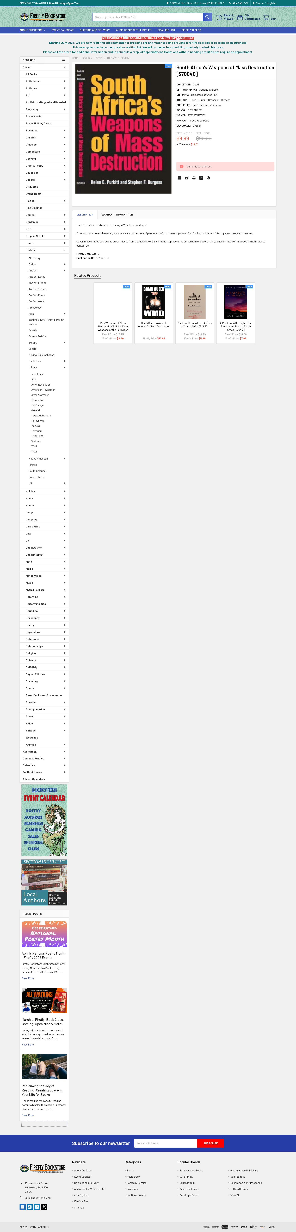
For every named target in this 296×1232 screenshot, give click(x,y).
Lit (27, 540)
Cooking (31, 158)
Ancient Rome (37, 295)
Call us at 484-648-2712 (38, 1197)
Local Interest (35, 554)
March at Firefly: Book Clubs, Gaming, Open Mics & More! (43, 1021)
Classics (31, 144)
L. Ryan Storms (239, 1188)
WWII (34, 451)
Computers (33, 151)
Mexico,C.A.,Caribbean (41, 354)
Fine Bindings (34, 207)
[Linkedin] (201, 178)
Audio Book (29, 751)
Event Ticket (33, 193)
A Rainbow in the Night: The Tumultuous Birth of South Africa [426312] (236, 326)
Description (85, 214)
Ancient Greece (37, 288)
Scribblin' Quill (187, 1182)
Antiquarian (33, 81)
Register (271, 3)
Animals (31, 744)
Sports (30, 688)
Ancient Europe (37, 282)
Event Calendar (63, 30)
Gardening (32, 221)
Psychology (33, 632)
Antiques (31, 88)
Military (33, 367)
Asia (31, 313)
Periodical (32, 610)
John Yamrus (237, 1176)
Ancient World (37, 301)
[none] (123, 129)
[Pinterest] (208, 178)
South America (37, 470)
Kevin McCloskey (189, 1188)
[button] (44, 820)
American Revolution (43, 389)
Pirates (33, 464)
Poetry (30, 624)
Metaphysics (34, 575)
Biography (32, 109)
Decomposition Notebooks (246, 1182)
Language (32, 519)
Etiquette (32, 186)
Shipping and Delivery (95, 30)
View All (234, 1195)
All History (34, 258)
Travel (30, 716)
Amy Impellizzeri (189, 1195)
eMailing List (166, 30)
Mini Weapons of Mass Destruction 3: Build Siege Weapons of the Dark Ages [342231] (113, 328)
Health (30, 243)
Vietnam (36, 441)
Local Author (34, 547)
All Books (31, 74)
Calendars (29, 765)
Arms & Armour (40, 394)
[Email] (187, 178)
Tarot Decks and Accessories (44, 695)
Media (29, 568)
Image (30, 512)
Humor (30, 505)
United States (36, 477)
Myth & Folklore (35, 589)
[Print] (194, 178)
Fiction (30, 200)
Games (30, 214)
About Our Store (31, 30)
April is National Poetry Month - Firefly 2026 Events (43, 955)
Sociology (32, 681)
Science (31, 660)
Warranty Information (117, 214)
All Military (37, 374)
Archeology (35, 307)
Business (32, 130)
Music (29, 582)
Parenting (32, 596)
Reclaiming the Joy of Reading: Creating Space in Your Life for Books (42, 1090)
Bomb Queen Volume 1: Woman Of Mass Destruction (154, 324)
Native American (38, 458)
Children (31, 137)
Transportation (35, 709)
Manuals (36, 425)
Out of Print (186, 1176)
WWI (34, 446)
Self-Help (32, 667)
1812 (33, 379)
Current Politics (37, 336)
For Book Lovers (32, 772)
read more (28, 978)
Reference (32, 639)
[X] (44, 1207)
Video (29, 723)
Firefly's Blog (191, 30)
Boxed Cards (33, 116)
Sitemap (79, 1207)
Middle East (35, 361)
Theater (31, 702)
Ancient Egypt (37, 276)
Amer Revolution (41, 384)
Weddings (32, 737)
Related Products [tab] (87, 275)
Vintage (31, 730)
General (33, 348)
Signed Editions (35, 674)
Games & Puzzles (33, 758)
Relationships (34, 646)
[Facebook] (179, 178)
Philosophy (33, 617)
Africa (32, 264)
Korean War (38, 420)
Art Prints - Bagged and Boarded (46, 102)
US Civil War (38, 436)
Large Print (33, 526)
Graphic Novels (35, 235)
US (30, 483)
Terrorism (36, 430)
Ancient (33, 270)
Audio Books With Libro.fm (134, 30)
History (30, 250)
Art (28, 95)
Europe (33, 342)
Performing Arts (36, 603)
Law (28, 533)
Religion (31, 653)
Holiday (30, 491)
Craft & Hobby (34, 165)
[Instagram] (30, 1207)
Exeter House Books (191, 1170)
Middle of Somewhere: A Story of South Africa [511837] (195, 324)
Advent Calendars (34, 779)
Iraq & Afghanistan (41, 415)
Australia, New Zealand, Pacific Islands (46, 322)
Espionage (37, 405)
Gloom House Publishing (244, 1170)
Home (29, 498)
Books (26, 67)
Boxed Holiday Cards (38, 123)
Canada (33, 330)
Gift (28, 228)
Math (29, 561)
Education (32, 172)
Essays (30, 179)
